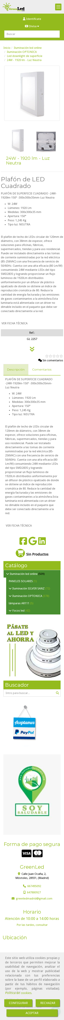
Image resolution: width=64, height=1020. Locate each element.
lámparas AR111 (19, 603)
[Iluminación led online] (7, 574)
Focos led (18, 610)
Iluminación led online (23, 574)
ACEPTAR (32, 1013)
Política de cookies (18, 993)
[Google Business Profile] (33, 543)
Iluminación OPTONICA (27, 596)
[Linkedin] (42, 543)
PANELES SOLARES (21, 581)
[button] (32, 19)
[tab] (15, 369)
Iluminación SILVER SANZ (28, 588)
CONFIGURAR (18, 1003)
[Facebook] (23, 543)
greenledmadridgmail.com (34, 898)
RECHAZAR (47, 1003)
